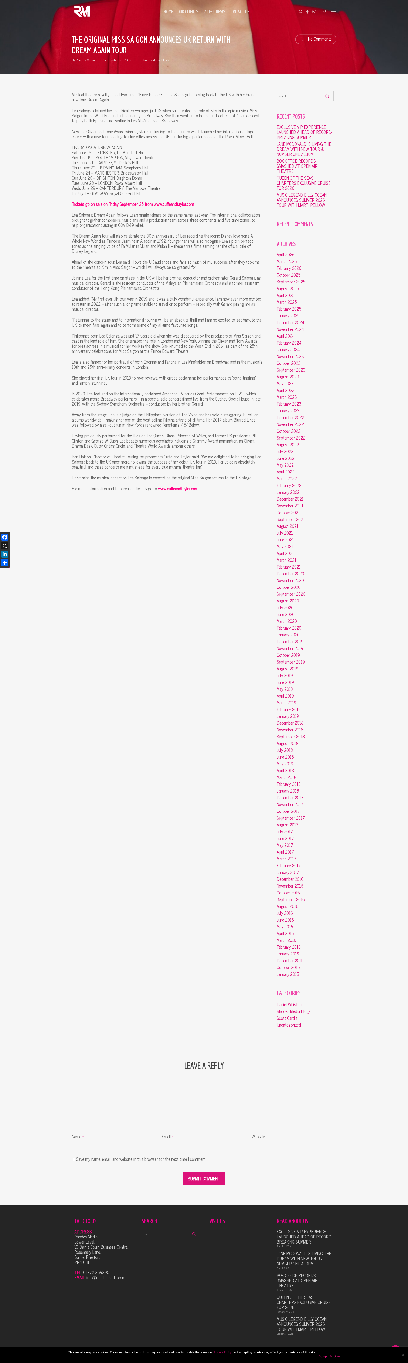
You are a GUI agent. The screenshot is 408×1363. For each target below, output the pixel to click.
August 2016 (287, 906)
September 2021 (291, 519)
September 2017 (291, 818)
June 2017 (285, 838)
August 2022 (288, 444)
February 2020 (289, 627)
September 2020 (291, 594)
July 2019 (285, 675)
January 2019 (288, 716)
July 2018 (285, 750)
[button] (333, 11)
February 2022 (289, 485)
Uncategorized (289, 1024)
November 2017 (290, 804)
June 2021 (285, 539)
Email (167, 1136)
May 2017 (285, 845)
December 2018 (290, 723)
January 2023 (288, 410)
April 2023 (286, 390)
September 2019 (291, 661)
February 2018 (289, 784)
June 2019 (285, 682)
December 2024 (290, 322)
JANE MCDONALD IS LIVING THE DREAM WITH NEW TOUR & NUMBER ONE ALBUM (304, 149)
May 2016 (285, 926)
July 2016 (285, 913)
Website (258, 1136)
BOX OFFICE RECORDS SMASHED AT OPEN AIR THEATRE (297, 166)
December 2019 (290, 641)
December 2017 (290, 797)
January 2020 (288, 634)
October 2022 (288, 431)
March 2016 (286, 940)
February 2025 (289, 308)
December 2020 (290, 573)
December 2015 (290, 960)
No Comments (319, 38)
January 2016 (288, 953)
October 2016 (288, 892)
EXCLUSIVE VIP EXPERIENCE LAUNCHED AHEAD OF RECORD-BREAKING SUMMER (304, 132)
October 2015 (288, 967)
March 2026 (287, 261)
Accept (323, 1356)
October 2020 (288, 587)
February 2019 (289, 709)
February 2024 (289, 342)
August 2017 (287, 824)
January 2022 (288, 492)
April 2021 (285, 553)
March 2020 (287, 621)
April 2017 (285, 852)
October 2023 (288, 363)
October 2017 (288, 811)
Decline (335, 1356)
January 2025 (288, 315)
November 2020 (290, 580)
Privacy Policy (223, 1352)
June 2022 (286, 458)
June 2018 (285, 756)
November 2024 (290, 329)
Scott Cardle (287, 1018)
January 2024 (288, 349)
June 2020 (286, 614)
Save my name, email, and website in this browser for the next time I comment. (141, 1159)
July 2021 (285, 532)
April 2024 (286, 336)
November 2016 (290, 885)
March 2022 (287, 478)
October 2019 (288, 655)
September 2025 (291, 281)
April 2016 (285, 933)
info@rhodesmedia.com (105, 1277)
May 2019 (285, 689)
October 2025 (288, 274)
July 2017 (285, 831)
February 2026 (289, 268)
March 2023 (287, 397)
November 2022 (290, 424)
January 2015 (288, 974)
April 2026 (286, 254)
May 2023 (285, 383)
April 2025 (286, 295)
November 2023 (290, 356)
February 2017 (289, 865)
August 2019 (287, 668)
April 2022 (286, 471)
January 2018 (288, 790)
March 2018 (286, 777)
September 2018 (291, 736)
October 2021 (288, 512)
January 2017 (288, 872)
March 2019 (286, 702)
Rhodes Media (85, 60)
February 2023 (289, 403)
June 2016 (285, 919)
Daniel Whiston (289, 1004)
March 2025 (287, 302)
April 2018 (285, 770)
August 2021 (287, 526)
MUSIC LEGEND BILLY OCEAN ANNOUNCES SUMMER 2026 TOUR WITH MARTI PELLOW (302, 200)
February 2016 (289, 947)
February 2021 (289, 566)
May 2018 (285, 763)
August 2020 (288, 600)
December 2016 (290, 879)
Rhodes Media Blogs (155, 60)
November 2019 (290, 648)
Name (78, 1136)
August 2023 (288, 376)
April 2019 (285, 695)
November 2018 (290, 729)
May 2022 (285, 465)
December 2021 (290, 498)
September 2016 (291, 899)
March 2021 (286, 560)
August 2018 (287, 743)
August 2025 (288, 288)
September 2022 (291, 437)
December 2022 (290, 417)
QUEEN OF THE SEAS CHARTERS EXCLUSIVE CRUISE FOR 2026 (304, 183)
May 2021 (285, 546)
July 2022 (285, 451)
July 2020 (285, 607)
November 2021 (290, 505)
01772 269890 (96, 1272)
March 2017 (286, 858)
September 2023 (291, 370)
